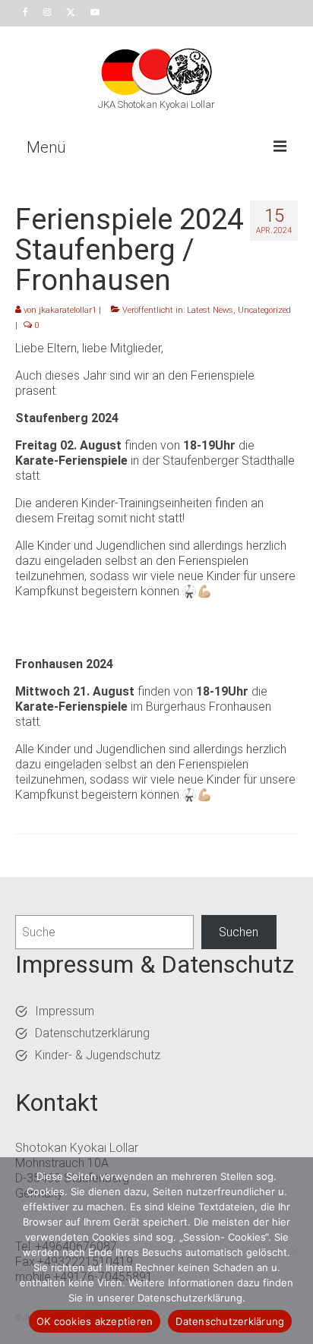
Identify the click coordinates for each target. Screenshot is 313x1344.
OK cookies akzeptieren (94, 1321)
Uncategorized (264, 310)
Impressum (64, 1011)
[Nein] (294, 1250)
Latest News (210, 310)
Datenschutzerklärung (92, 1033)
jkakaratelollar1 (67, 310)
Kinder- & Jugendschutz (97, 1055)
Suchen (238, 932)
